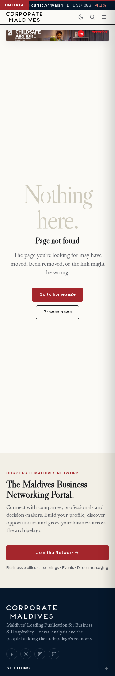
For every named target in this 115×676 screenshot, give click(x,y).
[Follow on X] (25, 653)
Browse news (57, 312)
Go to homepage (57, 294)
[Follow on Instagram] (39, 653)
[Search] (92, 17)
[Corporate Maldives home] (24, 17)
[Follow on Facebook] (11, 653)
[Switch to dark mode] (81, 17)
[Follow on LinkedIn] (54, 653)
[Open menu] (104, 17)
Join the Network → (57, 553)
